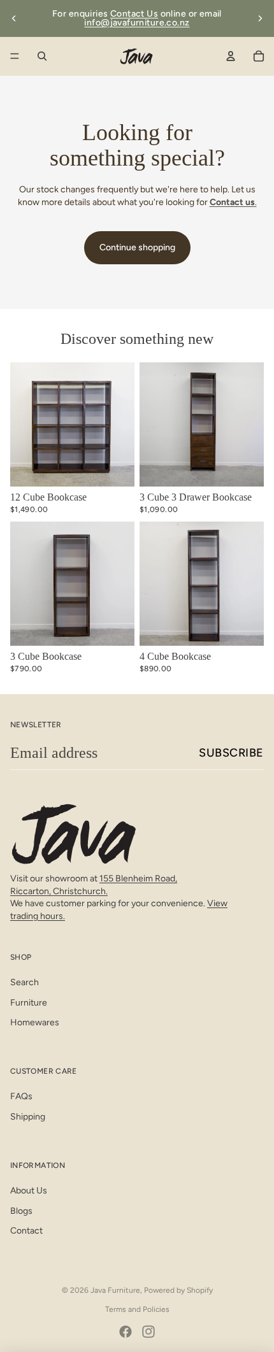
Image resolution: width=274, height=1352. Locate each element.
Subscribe (231, 753)
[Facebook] (125, 1331)
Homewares (34, 1022)
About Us (28, 1190)
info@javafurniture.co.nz (136, 22)
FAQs (21, 1096)
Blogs (21, 1211)
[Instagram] (148, 1331)
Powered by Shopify (178, 1290)
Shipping (27, 1116)
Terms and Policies (137, 1309)
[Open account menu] (231, 56)
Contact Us (134, 13)
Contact (26, 1230)
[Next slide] (260, 18)
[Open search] (42, 56)
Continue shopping (137, 247)
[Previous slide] (14, 18)
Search (24, 982)
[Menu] (14, 56)
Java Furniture (115, 1290)
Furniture (28, 1002)
